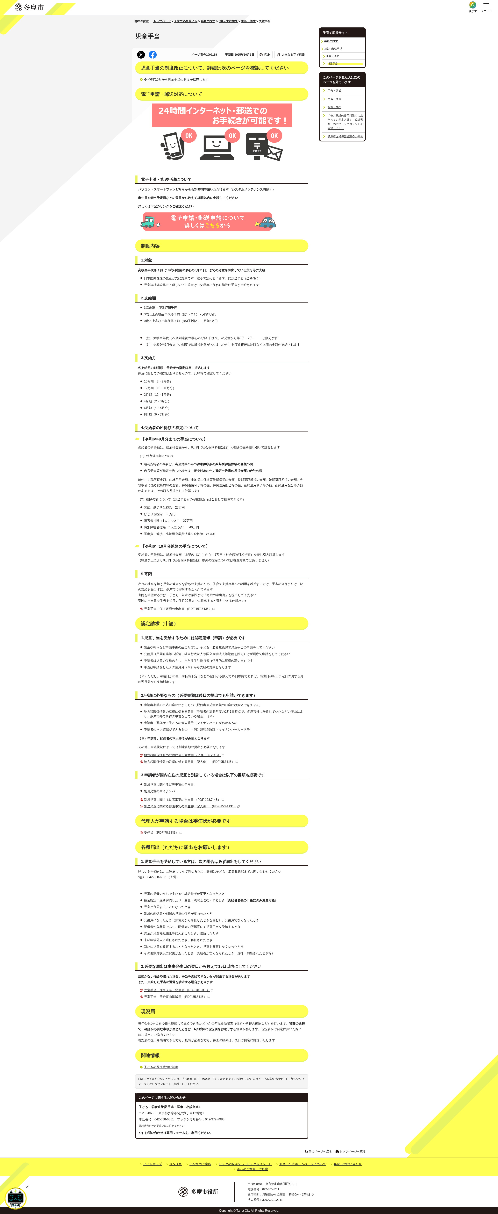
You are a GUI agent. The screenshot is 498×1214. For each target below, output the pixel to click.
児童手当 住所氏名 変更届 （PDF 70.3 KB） (177, 990)
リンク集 (175, 1164)
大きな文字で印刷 (293, 54)
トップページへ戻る (352, 1151)
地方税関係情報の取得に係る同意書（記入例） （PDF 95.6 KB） (189, 761)
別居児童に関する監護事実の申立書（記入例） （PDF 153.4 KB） (190, 806)
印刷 (267, 54)
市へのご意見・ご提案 (252, 1169)
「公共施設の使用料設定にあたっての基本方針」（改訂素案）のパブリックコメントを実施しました (345, 122)
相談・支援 (334, 107)
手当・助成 (248, 21)
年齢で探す (208, 21)
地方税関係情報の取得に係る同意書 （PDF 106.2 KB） (182, 755)
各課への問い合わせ (348, 1164)
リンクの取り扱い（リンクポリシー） (245, 1164)
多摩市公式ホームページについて (302, 1164)
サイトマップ (152, 1164)
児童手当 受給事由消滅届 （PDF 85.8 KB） (175, 996)
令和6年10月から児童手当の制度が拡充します (176, 79)
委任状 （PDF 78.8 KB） (161, 832)
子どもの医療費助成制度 (161, 1067)
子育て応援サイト (185, 21)
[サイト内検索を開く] (472, 5)
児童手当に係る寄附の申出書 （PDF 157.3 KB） (177, 609)
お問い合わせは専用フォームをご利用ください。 (179, 1132)
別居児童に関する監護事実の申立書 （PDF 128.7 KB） (182, 799)
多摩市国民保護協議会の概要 (345, 136)
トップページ (162, 21)
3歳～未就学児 (228, 21)
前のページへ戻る (320, 1151)
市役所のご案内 (200, 1164)
